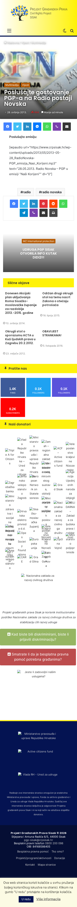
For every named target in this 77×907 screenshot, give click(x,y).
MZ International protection (38, 240)
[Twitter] (17, 126)
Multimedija (38, 42)
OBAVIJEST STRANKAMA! (51, 333)
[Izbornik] (9, 30)
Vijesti (25, 42)
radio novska (51, 192)
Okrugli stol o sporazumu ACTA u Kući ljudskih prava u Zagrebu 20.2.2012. (20, 337)
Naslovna (13, 42)
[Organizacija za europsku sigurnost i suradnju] (9, 543)
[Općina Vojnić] (58, 543)
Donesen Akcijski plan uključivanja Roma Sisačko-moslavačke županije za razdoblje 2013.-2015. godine (21, 303)
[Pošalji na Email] (67, 126)
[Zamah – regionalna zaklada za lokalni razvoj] (46, 456)
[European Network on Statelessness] (34, 486)
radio (27, 192)
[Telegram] (24, 213)
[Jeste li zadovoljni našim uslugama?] (38, 691)
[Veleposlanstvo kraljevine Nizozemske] (70, 456)
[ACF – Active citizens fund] (58, 456)
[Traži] (72, 30)
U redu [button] (26, 899)
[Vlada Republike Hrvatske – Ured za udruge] (21, 456)
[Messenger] (37, 126)
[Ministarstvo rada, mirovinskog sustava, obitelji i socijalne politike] (46, 486)
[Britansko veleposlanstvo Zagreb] (21, 486)
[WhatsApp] (47, 126)
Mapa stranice (47, 864)
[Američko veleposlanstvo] (9, 559)
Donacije (59, 858)
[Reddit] (53, 204)
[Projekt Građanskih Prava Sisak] (38, 13)
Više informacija (48, 899)
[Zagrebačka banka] (9, 486)
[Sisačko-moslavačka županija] (34, 519)
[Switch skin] (65, 30)
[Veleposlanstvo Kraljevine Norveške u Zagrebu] (46, 543)
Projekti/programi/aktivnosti (33, 858)
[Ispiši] (53, 213)
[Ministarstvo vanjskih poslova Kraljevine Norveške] (46, 519)
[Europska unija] (34, 543)
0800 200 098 (54, 843)
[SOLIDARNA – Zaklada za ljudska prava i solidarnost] (70, 519)
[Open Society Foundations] (21, 543)
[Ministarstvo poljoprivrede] (70, 543)
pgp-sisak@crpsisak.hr (38, 840)
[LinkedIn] (27, 126)
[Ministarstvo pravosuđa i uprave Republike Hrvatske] (34, 456)
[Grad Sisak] (58, 486)
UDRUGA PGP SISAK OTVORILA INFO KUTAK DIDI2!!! (38, 253)
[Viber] (57, 126)
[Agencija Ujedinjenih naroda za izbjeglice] (70, 486)
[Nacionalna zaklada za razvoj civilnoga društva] (58, 519)
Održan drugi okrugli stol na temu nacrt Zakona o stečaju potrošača (57, 299)
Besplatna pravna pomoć (33, 851)
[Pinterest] (43, 204)
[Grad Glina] (34, 559)
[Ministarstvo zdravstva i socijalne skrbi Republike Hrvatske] (9, 519)
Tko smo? (58, 851)
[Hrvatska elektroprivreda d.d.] (21, 519)
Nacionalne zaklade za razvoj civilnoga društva (42, 617)
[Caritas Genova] (46, 559)
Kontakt (30, 864)
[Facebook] (7, 126)
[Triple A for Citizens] (9, 456)
